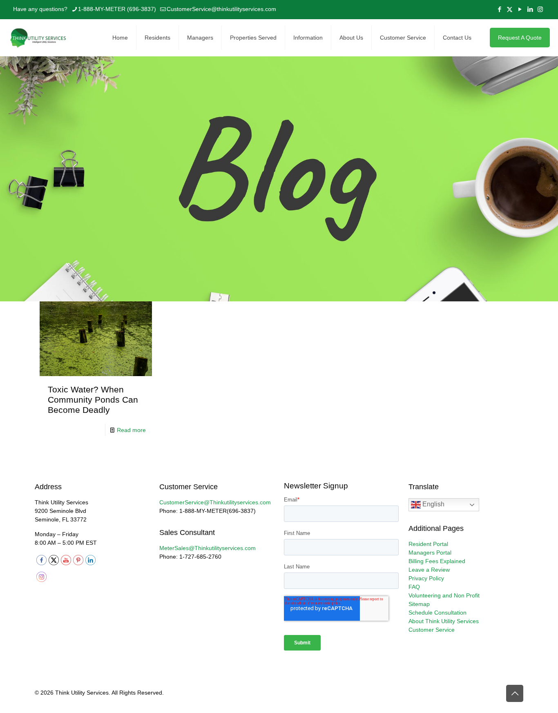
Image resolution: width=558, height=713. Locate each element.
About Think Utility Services (443, 621)
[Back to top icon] (514, 693)
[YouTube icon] (520, 9)
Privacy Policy (426, 578)
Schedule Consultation (437, 612)
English (432, 504)
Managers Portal (429, 552)
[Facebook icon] (499, 9)
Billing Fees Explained (436, 561)
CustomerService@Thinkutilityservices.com (215, 502)
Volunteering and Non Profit (444, 595)
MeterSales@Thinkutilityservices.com (207, 548)
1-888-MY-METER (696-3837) (117, 9)
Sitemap (419, 604)
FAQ (414, 587)
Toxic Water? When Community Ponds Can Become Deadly (93, 399)
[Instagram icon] (540, 9)
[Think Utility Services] (38, 37)
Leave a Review (429, 569)
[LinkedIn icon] (530, 9)
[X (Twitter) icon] (510, 9)
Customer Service (431, 629)
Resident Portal (428, 544)
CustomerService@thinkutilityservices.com (221, 9)
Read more (131, 430)
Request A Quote (520, 37)
